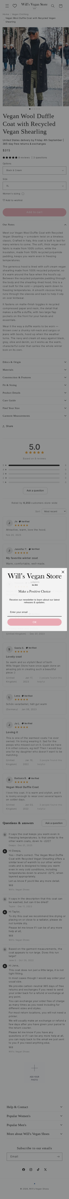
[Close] (63, 572)
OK (35, 622)
